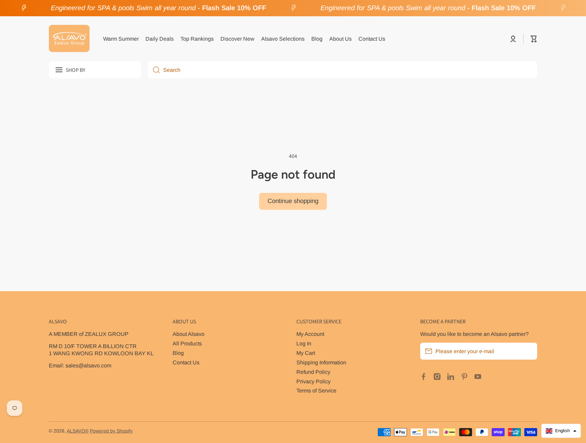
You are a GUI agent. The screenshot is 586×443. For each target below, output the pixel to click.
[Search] (154, 69)
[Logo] (69, 39)
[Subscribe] (528, 351)
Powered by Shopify (111, 431)
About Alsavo (188, 334)
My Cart (305, 353)
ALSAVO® (78, 431)
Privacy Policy (313, 381)
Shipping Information (321, 362)
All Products (187, 343)
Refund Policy (313, 372)
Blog (178, 353)
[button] (533, 39)
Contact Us (186, 362)
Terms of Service (316, 390)
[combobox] (342, 69)
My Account (310, 334)
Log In (303, 343)
